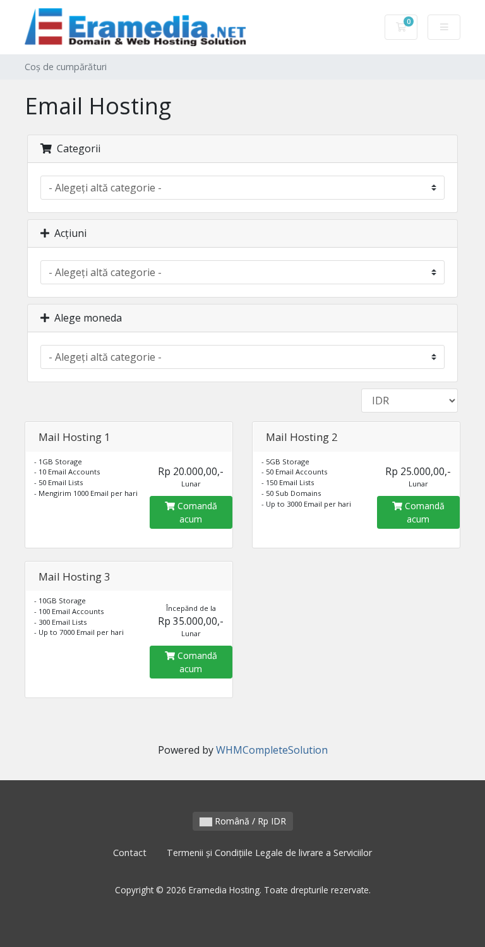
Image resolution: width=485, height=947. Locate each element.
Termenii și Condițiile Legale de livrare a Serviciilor (269, 853)
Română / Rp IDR (249, 821)
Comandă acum (196, 512)
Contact (130, 853)
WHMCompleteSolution (272, 750)
